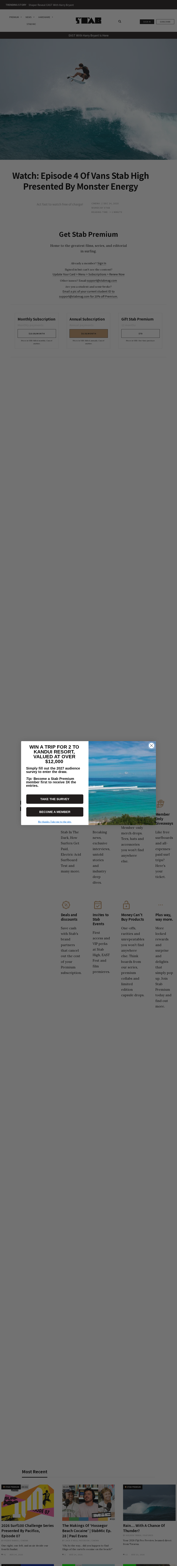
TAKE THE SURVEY (54, 799)
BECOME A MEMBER (54, 812)
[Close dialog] (151, 746)
